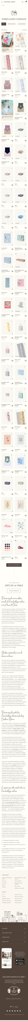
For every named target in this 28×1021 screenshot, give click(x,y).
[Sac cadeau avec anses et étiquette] (7, 394)
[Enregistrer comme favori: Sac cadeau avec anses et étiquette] (11, 389)
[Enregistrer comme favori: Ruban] (24, 541)
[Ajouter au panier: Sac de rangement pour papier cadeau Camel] (25, 271)
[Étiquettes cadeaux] (21, 526)
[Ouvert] (2, 2)
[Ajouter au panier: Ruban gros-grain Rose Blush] (12, 536)
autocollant (15, 749)
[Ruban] (21, 547)
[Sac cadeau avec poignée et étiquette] (21, 238)
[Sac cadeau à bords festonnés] (21, 327)
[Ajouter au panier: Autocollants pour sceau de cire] (12, 558)
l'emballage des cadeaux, (19, 725)
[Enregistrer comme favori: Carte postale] (11, 232)
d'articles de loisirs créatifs (12, 802)
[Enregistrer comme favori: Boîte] (24, 124)
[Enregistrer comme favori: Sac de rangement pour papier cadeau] (24, 254)
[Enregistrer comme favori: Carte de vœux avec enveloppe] (11, 79)
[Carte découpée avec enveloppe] (21, 282)
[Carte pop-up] (21, 305)
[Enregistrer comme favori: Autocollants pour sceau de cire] (11, 541)
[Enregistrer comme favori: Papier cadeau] (24, 34)
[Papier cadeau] (21, 39)
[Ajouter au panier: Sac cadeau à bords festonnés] (25, 338)
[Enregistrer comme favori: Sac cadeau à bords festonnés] (24, 321)
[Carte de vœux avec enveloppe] (7, 85)
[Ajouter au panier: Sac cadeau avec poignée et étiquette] (25, 249)
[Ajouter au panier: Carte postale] (12, 249)
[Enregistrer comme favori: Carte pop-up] (24, 299)
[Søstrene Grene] (9, 2)
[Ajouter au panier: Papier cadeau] (25, 50)
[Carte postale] (7, 238)
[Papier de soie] (7, 282)
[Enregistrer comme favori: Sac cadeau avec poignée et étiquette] (24, 232)
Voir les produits (14, 591)
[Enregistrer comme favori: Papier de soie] (11, 277)
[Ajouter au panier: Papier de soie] (12, 293)
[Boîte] (21, 129)
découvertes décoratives (7, 805)
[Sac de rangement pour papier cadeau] (21, 260)
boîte (14, 778)
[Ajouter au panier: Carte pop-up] (25, 315)
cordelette (14, 765)
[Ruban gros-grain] (7, 526)
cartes (21, 730)
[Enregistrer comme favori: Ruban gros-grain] (11, 520)
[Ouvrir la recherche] (22, 2)
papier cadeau (19, 630)
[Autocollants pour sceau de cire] (7, 547)
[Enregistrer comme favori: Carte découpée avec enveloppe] (24, 277)
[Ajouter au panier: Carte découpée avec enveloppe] (25, 293)
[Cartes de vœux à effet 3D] (7, 107)
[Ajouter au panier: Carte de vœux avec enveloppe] (12, 95)
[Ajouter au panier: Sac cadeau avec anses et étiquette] (12, 405)
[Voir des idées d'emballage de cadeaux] (7, 39)
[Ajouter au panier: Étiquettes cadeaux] (25, 536)
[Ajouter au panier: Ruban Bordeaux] (25, 558)
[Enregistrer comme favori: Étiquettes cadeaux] (24, 520)
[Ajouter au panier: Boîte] (25, 140)
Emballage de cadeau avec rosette (11, 840)
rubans (14, 633)
